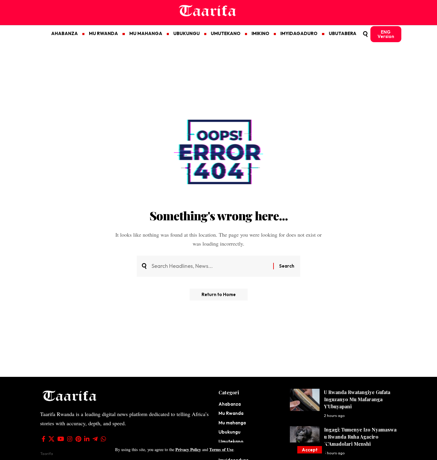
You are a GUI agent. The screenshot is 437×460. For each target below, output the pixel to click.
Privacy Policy (188, 449)
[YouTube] (61, 439)
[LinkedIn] (87, 439)
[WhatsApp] (103, 439)
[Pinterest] (78, 439)
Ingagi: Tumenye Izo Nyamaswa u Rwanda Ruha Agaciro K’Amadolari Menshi (360, 436)
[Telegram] (95, 439)
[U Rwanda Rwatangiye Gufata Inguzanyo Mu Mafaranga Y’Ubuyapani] (305, 400)
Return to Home (219, 294)
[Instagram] (70, 439)
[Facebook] (43, 439)
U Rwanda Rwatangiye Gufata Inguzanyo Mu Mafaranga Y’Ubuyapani (357, 399)
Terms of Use (221, 449)
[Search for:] (210, 266)
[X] (51, 439)
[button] (309, 449)
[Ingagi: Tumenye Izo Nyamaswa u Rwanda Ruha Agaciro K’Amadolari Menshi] (305, 437)
